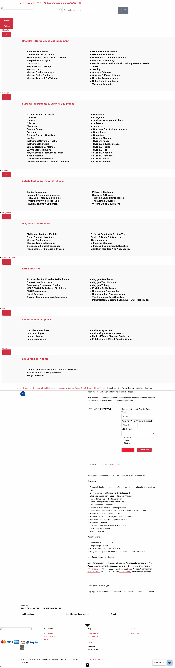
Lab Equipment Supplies (37, 319)
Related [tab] (116, 475)
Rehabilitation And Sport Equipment (43, 181)
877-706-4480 (94, 572)
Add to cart (144, 450)
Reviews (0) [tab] (140, 475)
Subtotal (127, 437)
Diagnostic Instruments (36, 223)
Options (127, 440)
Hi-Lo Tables (115, 464)
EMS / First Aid (31, 268)
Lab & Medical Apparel (35, 358)
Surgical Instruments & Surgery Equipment (48, 103)
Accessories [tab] (105, 475)
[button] (0, 666)
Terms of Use (94, 659)
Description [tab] (93, 475)
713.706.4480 (72, 617)
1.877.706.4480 (28, 617)
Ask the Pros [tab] (127, 475)
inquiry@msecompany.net (122, 617)
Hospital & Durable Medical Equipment (45, 41)
